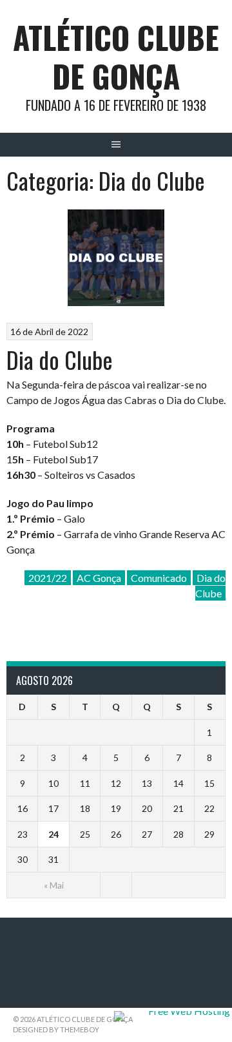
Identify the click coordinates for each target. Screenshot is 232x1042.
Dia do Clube (59, 359)
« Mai (54, 885)
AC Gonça (99, 578)
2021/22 (47, 578)
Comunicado (159, 578)
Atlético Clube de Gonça (116, 56)
